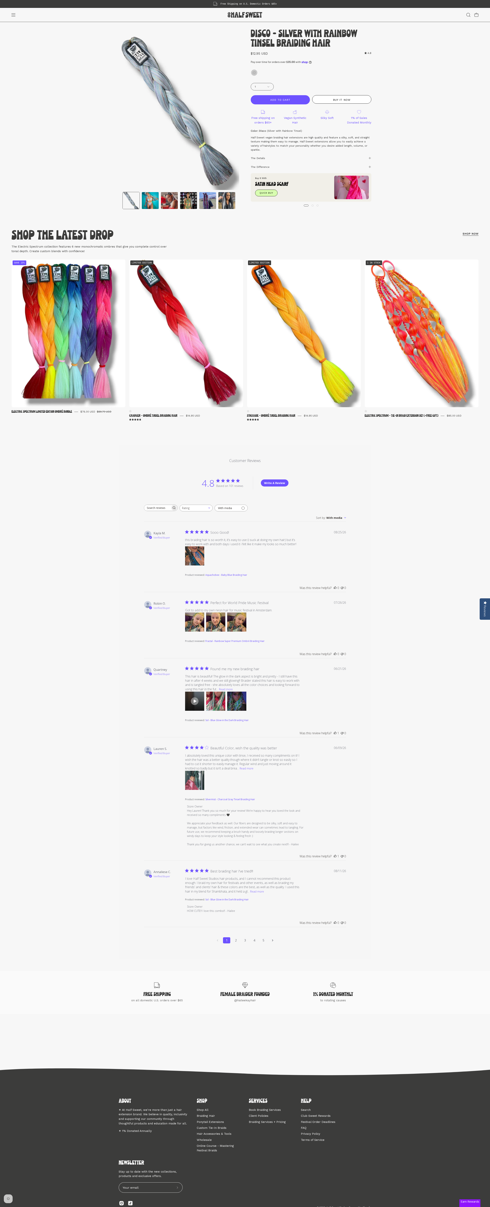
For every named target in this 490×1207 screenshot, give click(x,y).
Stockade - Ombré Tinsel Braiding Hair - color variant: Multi (248, 411)
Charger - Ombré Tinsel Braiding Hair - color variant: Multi (130, 411)
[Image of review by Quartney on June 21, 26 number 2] (215, 701)
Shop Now (471, 233)
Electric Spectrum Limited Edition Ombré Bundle (41, 411)
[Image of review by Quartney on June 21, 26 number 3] (236, 701)
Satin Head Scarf (272, 184)
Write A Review (274, 483)
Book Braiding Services (265, 1110)
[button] (468, 15)
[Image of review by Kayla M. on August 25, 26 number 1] (194, 555)
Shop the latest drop (62, 236)
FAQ (303, 1128)
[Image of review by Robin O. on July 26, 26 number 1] (194, 622)
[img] (367, 53)
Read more (226, 689)
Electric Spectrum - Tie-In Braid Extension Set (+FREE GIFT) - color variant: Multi (366, 411)
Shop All (202, 1110)
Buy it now (341, 99)
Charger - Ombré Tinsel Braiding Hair (153, 415)
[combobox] (196, 508)
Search (306, 1110)
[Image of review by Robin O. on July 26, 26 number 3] (236, 622)
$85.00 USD (454, 415)
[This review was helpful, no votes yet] (335, 588)
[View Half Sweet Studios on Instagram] (121, 1203)
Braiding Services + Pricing (267, 1121)
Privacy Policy (310, 1134)
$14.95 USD (193, 415)
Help (306, 1101)
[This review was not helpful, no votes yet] (342, 588)
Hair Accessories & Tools (214, 1134)
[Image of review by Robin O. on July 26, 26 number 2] (215, 622)
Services (258, 1101)
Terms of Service (312, 1139)
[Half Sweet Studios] (245, 15)
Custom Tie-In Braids (211, 1128)
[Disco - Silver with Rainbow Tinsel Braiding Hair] (131, 200)
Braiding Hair (206, 1116)
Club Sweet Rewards (316, 1116)
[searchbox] (157, 508)
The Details (258, 158)
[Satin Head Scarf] (351, 187)
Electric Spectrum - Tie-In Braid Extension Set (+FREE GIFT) (401, 415)
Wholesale (204, 1139)
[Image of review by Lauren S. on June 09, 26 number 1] (194, 780)
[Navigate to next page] (272, 940)
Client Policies (258, 1116)
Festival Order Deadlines (318, 1121)
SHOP (202, 1101)
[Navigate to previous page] (217, 940)
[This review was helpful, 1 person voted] (335, 733)
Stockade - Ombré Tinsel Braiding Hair (271, 415)
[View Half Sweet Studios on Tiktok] (130, 1203)
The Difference (260, 166)
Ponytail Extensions (210, 1121)
